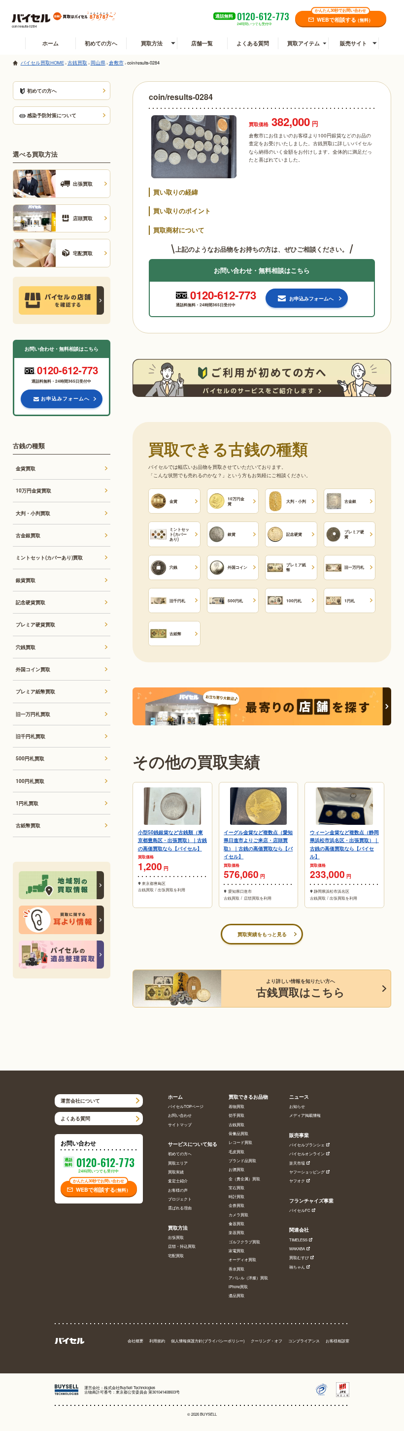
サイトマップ (180, 1124)
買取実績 (176, 1172)
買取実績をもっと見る (262, 934)
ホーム (50, 43)
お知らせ (297, 1106)
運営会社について (80, 1100)
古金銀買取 (28, 535)
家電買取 (236, 1250)
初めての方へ (101, 43)
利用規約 (157, 1340)
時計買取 (236, 1196)
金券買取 (236, 1205)
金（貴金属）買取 (244, 1178)
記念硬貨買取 (30, 602)
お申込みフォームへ (65, 398)
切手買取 (236, 1115)
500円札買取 (30, 758)
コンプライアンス (304, 1340)
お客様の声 (178, 1190)
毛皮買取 (236, 1151)
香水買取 (236, 1269)
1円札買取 (27, 803)
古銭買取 (236, 1124)
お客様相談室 (337, 1340)
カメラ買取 (238, 1214)
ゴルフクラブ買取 (244, 1241)
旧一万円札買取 (33, 713)
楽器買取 (236, 1232)
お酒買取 (236, 1169)
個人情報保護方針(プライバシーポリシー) (208, 1340)
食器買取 (236, 1223)
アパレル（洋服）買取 (248, 1277)
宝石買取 (236, 1187)
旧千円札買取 (30, 736)
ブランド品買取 (242, 1160)
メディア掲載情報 (305, 1115)
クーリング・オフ (266, 1340)
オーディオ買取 (242, 1259)
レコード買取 (240, 1142)
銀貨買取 (25, 580)
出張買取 (176, 1237)
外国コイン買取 (33, 669)
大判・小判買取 (33, 513)
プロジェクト (180, 1199)
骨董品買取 (238, 1133)
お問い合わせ (180, 1115)
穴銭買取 (25, 646)
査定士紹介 (178, 1180)
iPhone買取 (238, 1286)
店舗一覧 (202, 43)
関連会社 (299, 1230)
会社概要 (135, 1340)
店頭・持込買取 (182, 1246)
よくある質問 (252, 43)
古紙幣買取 (28, 825)
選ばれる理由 (180, 1207)
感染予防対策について (51, 115)
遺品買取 (236, 1295)
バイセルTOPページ (185, 1106)
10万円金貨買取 (33, 490)
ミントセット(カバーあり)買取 (49, 557)
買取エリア (178, 1163)
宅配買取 (176, 1255)
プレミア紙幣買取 (35, 691)
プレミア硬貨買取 (35, 624)
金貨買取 (25, 468)
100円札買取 (30, 780)
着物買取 (236, 1106)
